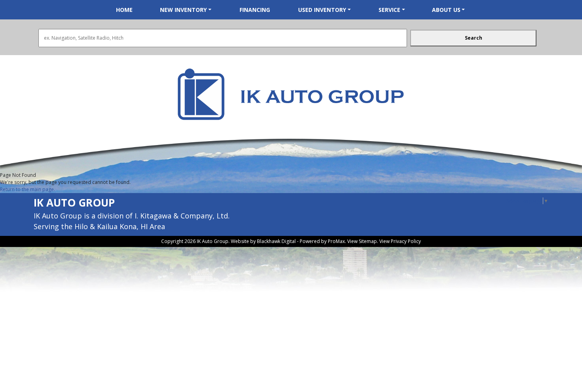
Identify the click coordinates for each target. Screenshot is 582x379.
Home (124, 9)
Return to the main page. (27, 189)
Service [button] (389, 9)
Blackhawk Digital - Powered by (292, 241)
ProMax (336, 241)
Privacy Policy (406, 241)
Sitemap (368, 241)
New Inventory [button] (183, 9)
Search (473, 37)
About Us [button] (446, 9)
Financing (255, 9)
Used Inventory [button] (322, 9)
